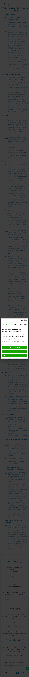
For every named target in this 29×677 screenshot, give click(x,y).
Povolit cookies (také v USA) (14, 347)
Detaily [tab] (14, 324)
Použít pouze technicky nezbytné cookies (14, 355)
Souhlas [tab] (5, 324)
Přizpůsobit (14, 351)
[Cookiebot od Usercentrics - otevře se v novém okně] (21, 320)
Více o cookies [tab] (23, 324)
